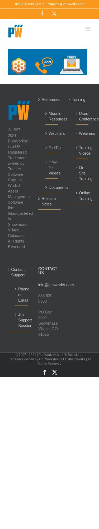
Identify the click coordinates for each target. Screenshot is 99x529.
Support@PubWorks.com (66, 4)
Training (78, 99)
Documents (52, 187)
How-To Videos (52, 167)
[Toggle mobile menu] (88, 29)
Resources (49, 99)
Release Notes (48, 201)
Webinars (52, 133)
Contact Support (18, 272)
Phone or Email (21, 294)
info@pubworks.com (49, 285)
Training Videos (82, 150)
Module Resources (52, 116)
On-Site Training (82, 173)
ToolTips (52, 147)
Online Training (82, 196)
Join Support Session (21, 320)
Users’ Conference (82, 116)
